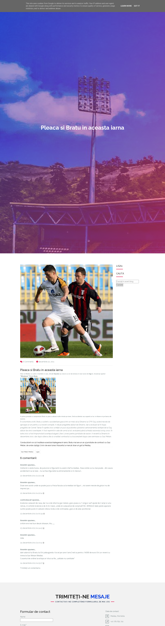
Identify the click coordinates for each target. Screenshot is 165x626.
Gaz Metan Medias (27, 452)
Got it (137, 6)
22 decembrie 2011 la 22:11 (31, 476)
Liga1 (38, 452)
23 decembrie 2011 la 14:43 (31, 528)
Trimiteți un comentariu (30, 568)
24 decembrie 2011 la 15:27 (31, 563)
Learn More (126, 6)
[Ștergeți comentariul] (43, 476)
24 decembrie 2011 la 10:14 (31, 543)
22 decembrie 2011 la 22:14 (31, 493)
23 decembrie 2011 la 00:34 (31, 514)
